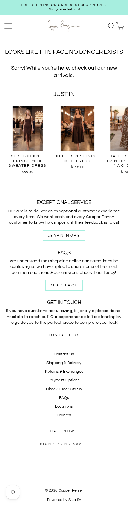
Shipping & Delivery (64, 363)
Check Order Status (64, 389)
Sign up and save (62, 444)
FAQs (64, 398)
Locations (64, 407)
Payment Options (64, 380)
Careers (64, 415)
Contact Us (64, 335)
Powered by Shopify (64, 500)
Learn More (64, 235)
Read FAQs (64, 285)
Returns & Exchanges (64, 372)
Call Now (62, 431)
